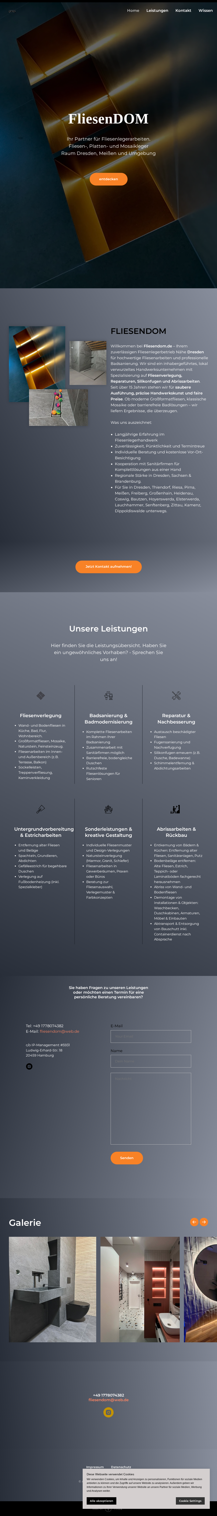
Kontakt (183, 10)
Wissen (206, 10)
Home (133, 10)
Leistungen (157, 10)
